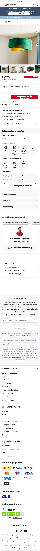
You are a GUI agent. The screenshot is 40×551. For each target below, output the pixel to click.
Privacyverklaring (8, 456)
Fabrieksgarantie (8, 400)
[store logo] (12, 4)
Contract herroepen (10, 373)
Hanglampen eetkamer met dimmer (15, 223)
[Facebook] (14, 531)
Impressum (6, 446)
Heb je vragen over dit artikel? (21, 186)
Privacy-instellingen (8, 535)
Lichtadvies (14, 431)
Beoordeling (8, 207)
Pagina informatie (11, 441)
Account (5, 397)
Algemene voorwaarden (11, 449)
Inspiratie (5, 431)
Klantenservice (9, 368)
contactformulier (16, 357)
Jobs (3, 418)
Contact (5, 387)
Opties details (8, 201)
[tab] (20, 384)
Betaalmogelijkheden (10, 390)
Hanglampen (8, 22)
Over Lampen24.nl (11, 406)
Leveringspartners (11, 491)
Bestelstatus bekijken (10, 380)
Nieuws (4, 435)
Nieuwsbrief (6, 414)
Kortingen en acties (9, 425)
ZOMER (19, 14)
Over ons (5, 411)
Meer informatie (9, 195)
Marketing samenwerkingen (12, 421)
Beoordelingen (7, 428)
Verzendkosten (7, 393)
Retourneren (6, 383)
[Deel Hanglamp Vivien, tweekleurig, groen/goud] (37, 31)
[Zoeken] (34, 4)
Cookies (5, 452)
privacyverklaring (21, 360)
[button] (4, 69)
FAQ (3, 376)
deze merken (27, 335)
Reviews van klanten (12, 504)
